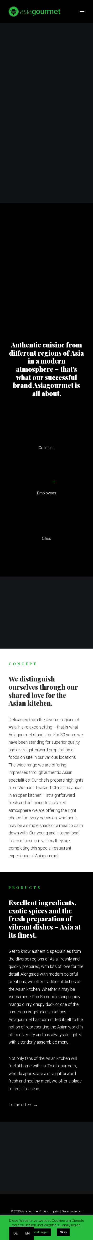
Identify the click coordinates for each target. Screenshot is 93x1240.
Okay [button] (63, 1232)
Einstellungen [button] (39, 1232)
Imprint (55, 1211)
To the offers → (23, 1104)
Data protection (72, 1211)
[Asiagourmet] (34, 11)
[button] (82, 11)
